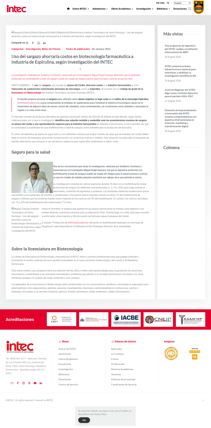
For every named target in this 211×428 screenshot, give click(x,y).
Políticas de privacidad (123, 379)
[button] (189, 8)
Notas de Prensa (51, 49)
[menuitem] (68, 8)
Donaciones (65, 379)
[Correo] (12, 382)
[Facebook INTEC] (17, 382)
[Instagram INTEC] (23, 382)
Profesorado (118, 364)
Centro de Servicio (68, 384)
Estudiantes (65, 364)
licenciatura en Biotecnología (26, 92)
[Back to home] (17, 8)
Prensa (115, 359)
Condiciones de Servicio (124, 384)
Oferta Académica (68, 359)
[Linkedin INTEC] (40, 382)
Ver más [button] (160, 2)
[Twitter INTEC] (29, 382)
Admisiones (65, 353)
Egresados (116, 348)
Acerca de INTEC (68, 348)
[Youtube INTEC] (35, 382)
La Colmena (117, 353)
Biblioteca (64, 374)
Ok (84, 420)
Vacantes (116, 374)
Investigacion (33, 49)
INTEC (50, 400)
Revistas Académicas (122, 369)
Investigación (66, 369)
